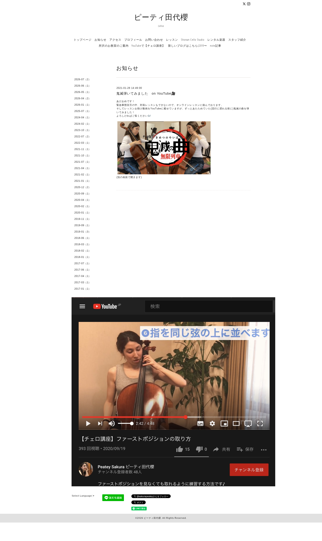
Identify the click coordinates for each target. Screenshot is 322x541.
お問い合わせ (154, 39)
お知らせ (100, 39)
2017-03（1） (82, 282)
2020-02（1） (82, 206)
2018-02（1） (82, 250)
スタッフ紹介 (237, 39)
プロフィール (133, 39)
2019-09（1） (82, 225)
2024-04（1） (82, 117)
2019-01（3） (82, 231)
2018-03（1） (82, 244)
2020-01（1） (82, 212)
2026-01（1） (82, 104)
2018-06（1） (82, 238)
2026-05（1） (82, 92)
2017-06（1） (82, 269)
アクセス (115, 39)
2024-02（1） (82, 123)
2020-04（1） (82, 200)
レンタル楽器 (216, 39)
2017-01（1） (82, 288)
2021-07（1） (82, 161)
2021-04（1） (82, 168)
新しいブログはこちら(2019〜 (187, 45)
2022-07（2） (82, 136)
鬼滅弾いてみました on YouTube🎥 (146, 93)
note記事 (215, 45)
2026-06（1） (82, 85)
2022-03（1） (82, 142)
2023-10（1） (82, 130)
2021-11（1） (82, 149)
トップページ (82, 39)
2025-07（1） (82, 111)
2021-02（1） (82, 174)
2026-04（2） (82, 98)
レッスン (172, 39)
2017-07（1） (82, 263)
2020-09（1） (82, 193)
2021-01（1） (82, 181)
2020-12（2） (82, 187)
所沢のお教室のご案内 (114, 45)
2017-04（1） (82, 276)
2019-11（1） (82, 219)
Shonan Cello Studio (192, 39)
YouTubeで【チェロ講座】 (148, 45)
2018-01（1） (82, 257)
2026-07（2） (82, 79)
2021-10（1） (82, 155)
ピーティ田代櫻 (161, 17)
